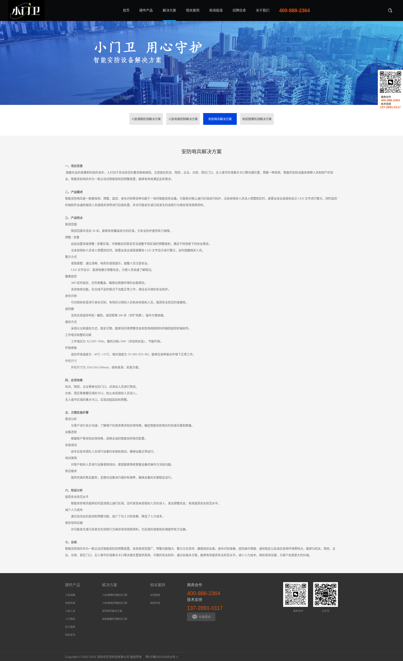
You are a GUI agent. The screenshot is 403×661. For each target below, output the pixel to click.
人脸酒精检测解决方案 (146, 119)
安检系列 (70, 635)
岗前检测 (70, 603)
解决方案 (109, 585)
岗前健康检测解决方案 (257, 119)
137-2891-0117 (390, 107)
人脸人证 (70, 611)
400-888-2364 (390, 100)
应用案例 (155, 595)
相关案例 (157, 585)
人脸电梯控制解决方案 (183, 119)
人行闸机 (70, 619)
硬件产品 (72, 585)
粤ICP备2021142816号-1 (161, 656)
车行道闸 (70, 627)
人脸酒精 (70, 595)
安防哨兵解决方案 (220, 119)
